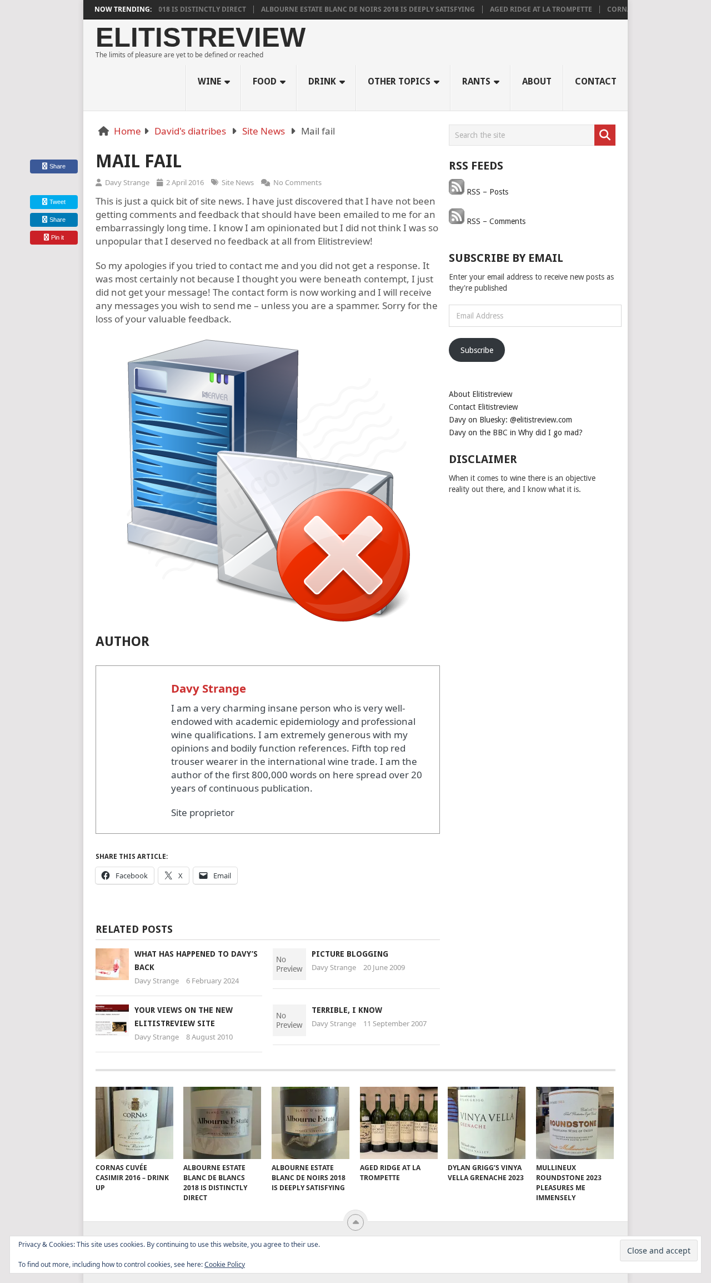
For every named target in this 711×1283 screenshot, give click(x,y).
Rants (476, 81)
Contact (596, 81)
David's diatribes (190, 131)
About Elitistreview (480, 394)
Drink (322, 81)
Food (265, 81)
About (537, 81)
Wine (209, 81)
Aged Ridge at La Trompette (520, 9)
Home (127, 131)
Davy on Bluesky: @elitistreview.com (510, 419)
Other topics (399, 81)
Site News (263, 131)
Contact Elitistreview (483, 406)
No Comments (297, 182)
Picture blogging (350, 953)
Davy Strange (127, 182)
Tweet (57, 201)
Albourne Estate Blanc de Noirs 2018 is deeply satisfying (347, 9)
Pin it (57, 237)
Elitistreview (201, 37)
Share (57, 166)
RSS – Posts (486, 191)
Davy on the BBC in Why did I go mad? (516, 432)
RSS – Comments (494, 221)
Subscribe (476, 350)
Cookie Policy (224, 1264)
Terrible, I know (347, 1010)
